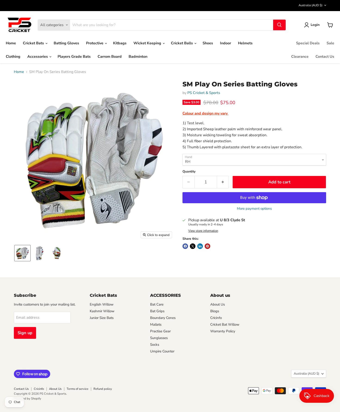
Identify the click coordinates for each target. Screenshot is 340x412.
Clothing (13, 56)
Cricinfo (216, 317)
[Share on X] (192, 246)
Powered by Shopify (27, 399)
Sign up (25, 333)
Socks (154, 344)
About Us (217, 304)
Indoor (225, 43)
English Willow (102, 304)
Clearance (300, 56)
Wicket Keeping (147, 43)
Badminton (138, 56)
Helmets (245, 43)
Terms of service (77, 389)
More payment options (254, 209)
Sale (330, 43)
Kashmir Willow (102, 311)
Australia (310, 5)
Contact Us (324, 56)
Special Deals (308, 43)
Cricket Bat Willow (224, 324)
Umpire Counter (162, 351)
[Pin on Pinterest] (207, 246)
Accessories (38, 56)
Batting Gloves (66, 43)
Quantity (188, 171)
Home (11, 43)
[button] (312, 25)
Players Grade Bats (74, 56)
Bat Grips (157, 311)
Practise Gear (160, 331)
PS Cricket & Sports (203, 92)
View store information (203, 231)
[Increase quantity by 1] (223, 182)
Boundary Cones (163, 317)
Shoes (208, 43)
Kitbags (120, 43)
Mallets (155, 324)
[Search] (279, 25)
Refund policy (102, 389)
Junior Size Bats (102, 317)
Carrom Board (110, 56)
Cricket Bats (34, 43)
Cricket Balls (182, 43)
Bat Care (157, 304)
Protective (95, 43)
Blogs (214, 311)
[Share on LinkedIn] (200, 246)
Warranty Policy (222, 331)
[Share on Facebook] (185, 246)
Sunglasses (159, 338)
